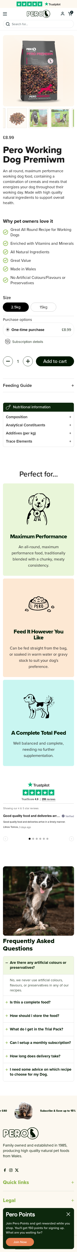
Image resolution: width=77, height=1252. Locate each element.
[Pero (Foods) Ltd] (38, 14)
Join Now (20, 1242)
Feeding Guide (17, 385)
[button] (70, 14)
